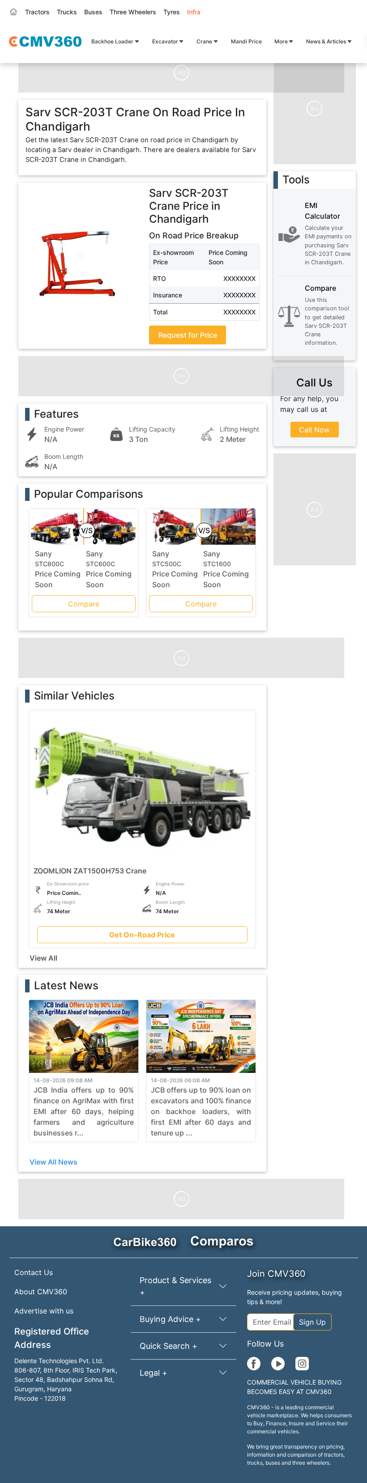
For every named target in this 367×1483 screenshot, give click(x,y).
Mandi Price (246, 41)
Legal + (153, 1372)
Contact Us (33, 1272)
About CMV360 (40, 1291)
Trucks (67, 12)
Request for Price (187, 334)
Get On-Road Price (142, 934)
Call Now (314, 429)
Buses (93, 12)
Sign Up (312, 1322)
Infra (194, 12)
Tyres (171, 12)
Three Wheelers (133, 12)
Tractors (37, 12)
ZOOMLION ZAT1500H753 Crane (90, 870)
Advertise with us (43, 1310)
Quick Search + (168, 1346)
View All (43, 957)
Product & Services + (175, 1286)
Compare (83, 603)
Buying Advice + (170, 1319)
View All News (53, 1161)
